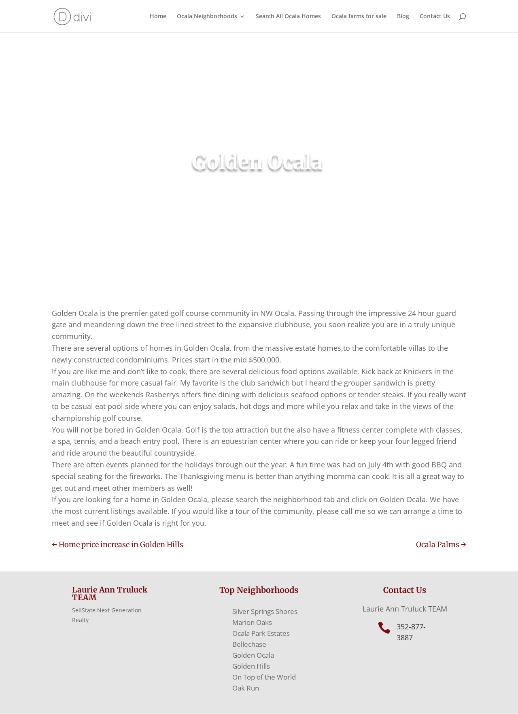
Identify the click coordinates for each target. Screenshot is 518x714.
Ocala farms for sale (358, 16)
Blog (403, 16)
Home (158, 16)
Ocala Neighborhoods (207, 16)
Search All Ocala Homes (288, 16)
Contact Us (435, 16)
